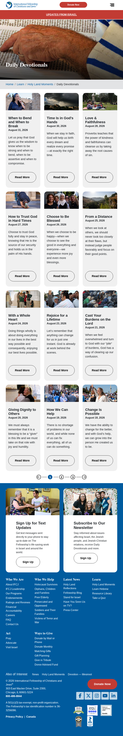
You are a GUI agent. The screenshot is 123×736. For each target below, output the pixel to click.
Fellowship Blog (72, 592)
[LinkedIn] (113, 696)
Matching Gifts (43, 651)
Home (9, 84)
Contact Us (12, 624)
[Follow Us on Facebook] (80, 696)
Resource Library (102, 593)
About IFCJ (12, 584)
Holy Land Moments (40, 84)
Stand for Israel (72, 597)
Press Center (70, 610)
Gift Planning (42, 655)
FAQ (8, 619)
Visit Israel (12, 647)
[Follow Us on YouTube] (105, 696)
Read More (22, 177)
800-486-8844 (14, 696)
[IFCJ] (22, 5)
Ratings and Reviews (18, 602)
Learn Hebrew (100, 589)
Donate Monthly (44, 646)
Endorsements (14, 598)
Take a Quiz (99, 598)
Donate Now (73, 5)
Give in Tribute (43, 660)
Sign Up (28, 562)
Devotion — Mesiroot (80, 674)
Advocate (11, 642)
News (35, 674)
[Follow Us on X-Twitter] (88, 696)
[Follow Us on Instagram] (97, 696)
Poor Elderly (42, 597)
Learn (20, 84)
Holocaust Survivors (46, 584)
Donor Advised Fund (46, 664)
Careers (10, 615)
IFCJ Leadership (15, 589)
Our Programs (14, 593)
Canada (31, 716)
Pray (8, 638)
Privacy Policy (14, 716)
